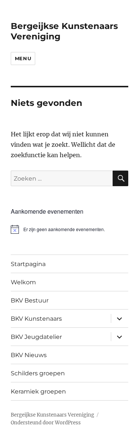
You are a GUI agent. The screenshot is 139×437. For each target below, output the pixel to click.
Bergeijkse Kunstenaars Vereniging (52, 415)
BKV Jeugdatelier (36, 336)
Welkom (23, 282)
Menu (23, 58)
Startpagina (28, 264)
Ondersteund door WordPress (46, 423)
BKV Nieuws (29, 355)
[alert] (69, 229)
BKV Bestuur (30, 300)
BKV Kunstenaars (36, 318)
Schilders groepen (38, 373)
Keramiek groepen (38, 391)
